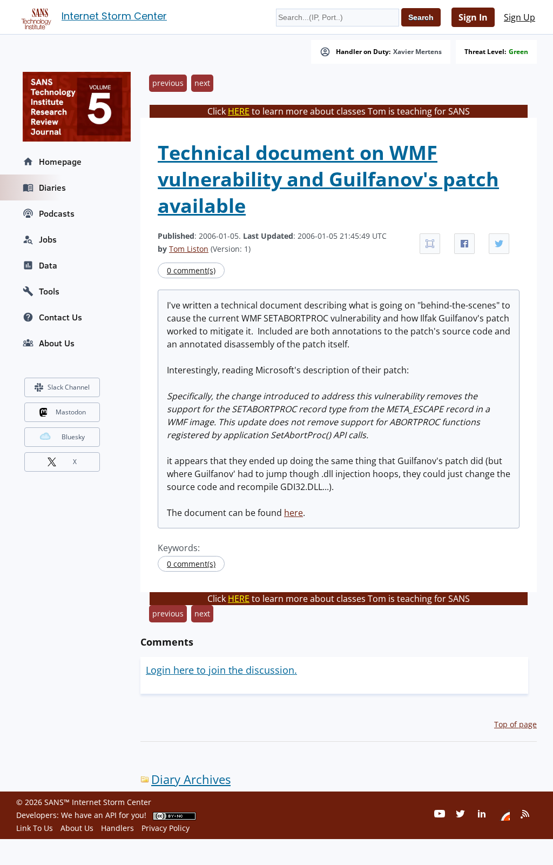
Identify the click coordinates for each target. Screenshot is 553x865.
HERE (238, 111)
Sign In (473, 17)
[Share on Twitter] (499, 243)
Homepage (60, 161)
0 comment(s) (191, 270)
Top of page (515, 724)
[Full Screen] (430, 243)
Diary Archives (191, 779)
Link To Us (34, 828)
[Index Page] (34, 17)
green (518, 52)
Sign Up (519, 17)
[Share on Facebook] (464, 243)
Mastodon (71, 412)
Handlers (117, 828)
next (202, 83)
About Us (57, 343)
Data (48, 265)
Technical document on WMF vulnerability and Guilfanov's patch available (328, 179)
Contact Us (60, 317)
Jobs (48, 239)
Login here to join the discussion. (221, 669)
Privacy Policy (165, 828)
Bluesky (73, 436)
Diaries (52, 187)
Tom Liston (188, 249)
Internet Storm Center (114, 16)
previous (168, 83)
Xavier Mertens (417, 52)
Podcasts (57, 213)
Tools (49, 291)
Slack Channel (69, 387)
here (293, 513)
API (111, 815)
